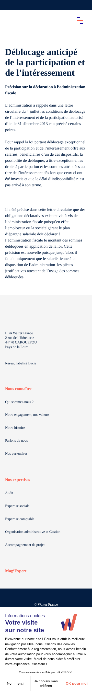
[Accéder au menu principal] (80, 20)
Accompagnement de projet (25, 545)
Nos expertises (17, 480)
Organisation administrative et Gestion (32, 532)
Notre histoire (15, 428)
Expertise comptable (19, 519)
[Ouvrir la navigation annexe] (8, 5)
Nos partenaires (16, 454)
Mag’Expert (16, 571)
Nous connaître (18, 389)
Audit (9, 493)
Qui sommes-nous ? (19, 402)
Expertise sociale (17, 506)
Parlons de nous (16, 441)
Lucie (32, 363)
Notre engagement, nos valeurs (27, 415)
